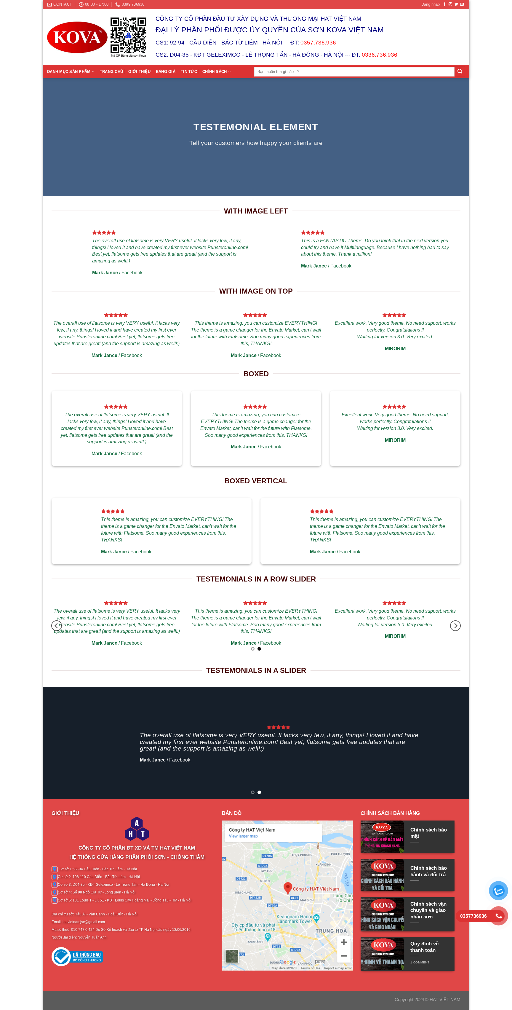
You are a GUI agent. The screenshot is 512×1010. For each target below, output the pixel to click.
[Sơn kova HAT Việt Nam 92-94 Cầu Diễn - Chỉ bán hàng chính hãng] (97, 37)
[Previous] (56, 626)
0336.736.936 (379, 55)
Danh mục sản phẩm (68, 71)
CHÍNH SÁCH (214, 71)
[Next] (455, 626)
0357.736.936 (318, 42)
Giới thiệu (139, 71)
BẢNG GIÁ (165, 71)
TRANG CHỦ (111, 71)
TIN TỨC (189, 71)
